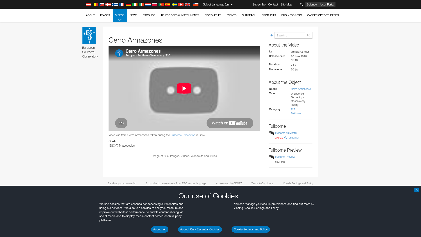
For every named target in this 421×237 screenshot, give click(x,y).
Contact (273, 4)
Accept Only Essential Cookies (200, 229)
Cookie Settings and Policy (251, 229)
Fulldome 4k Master (286, 133)
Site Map (286, 4)
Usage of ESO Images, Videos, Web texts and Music (184, 156)
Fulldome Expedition (183, 135)
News (133, 15)
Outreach (249, 15)
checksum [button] (294, 137)
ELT (293, 109)
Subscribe (259, 4)
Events (232, 15)
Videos (120, 15)
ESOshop (149, 15)
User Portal (327, 4)
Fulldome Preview (285, 156)
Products (269, 15)
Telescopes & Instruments (180, 15)
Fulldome (296, 113)
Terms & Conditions (262, 183)
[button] (285, 137)
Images (105, 15)
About (90, 15)
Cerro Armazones (301, 89)
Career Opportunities (323, 15)
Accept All (159, 229)
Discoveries (213, 15)
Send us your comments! (122, 183)
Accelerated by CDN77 (229, 183)
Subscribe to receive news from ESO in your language (176, 183)
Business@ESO (291, 15)
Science (312, 4)
